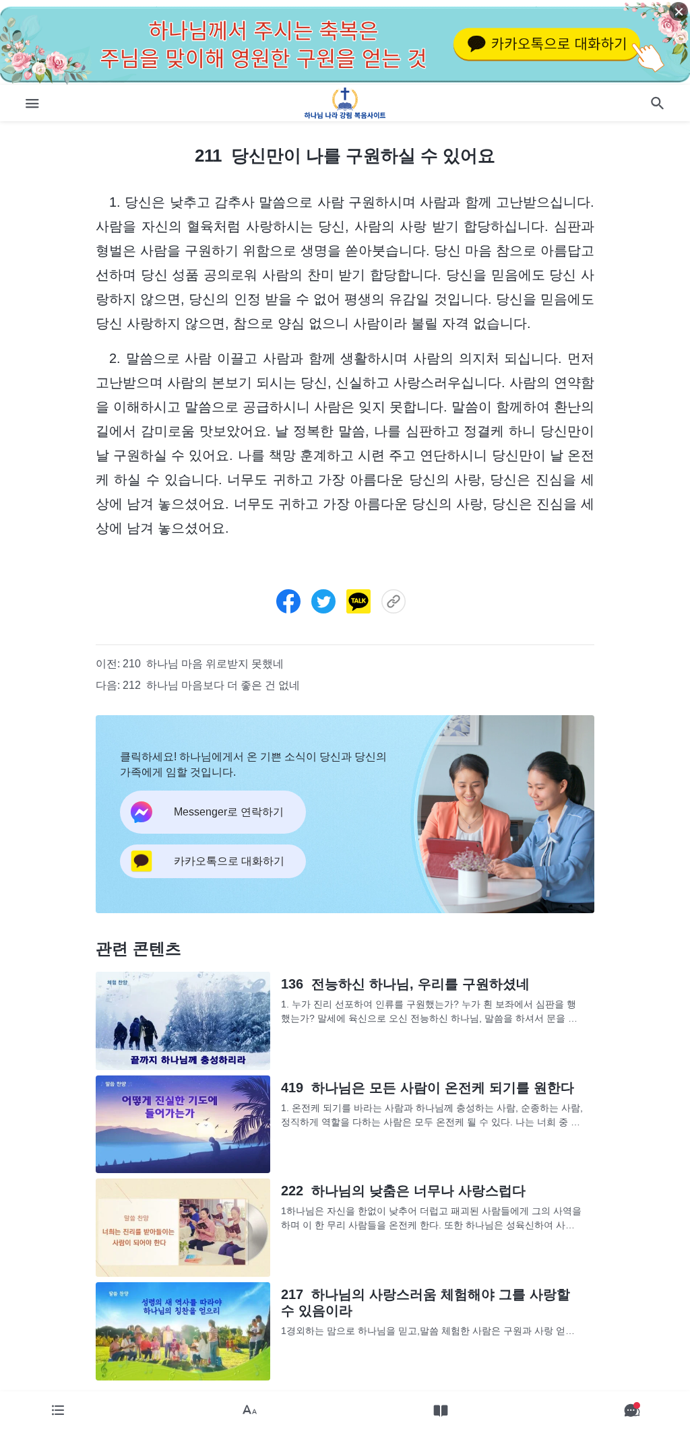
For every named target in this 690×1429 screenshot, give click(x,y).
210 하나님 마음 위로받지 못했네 (203, 663)
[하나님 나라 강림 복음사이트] (345, 103)
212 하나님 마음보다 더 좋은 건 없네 (211, 685)
